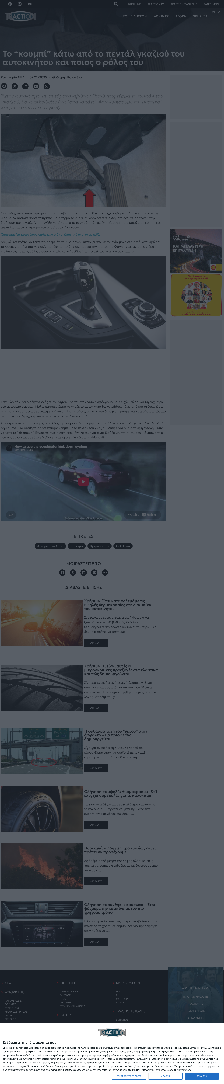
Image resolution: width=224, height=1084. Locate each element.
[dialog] (112, 1053)
